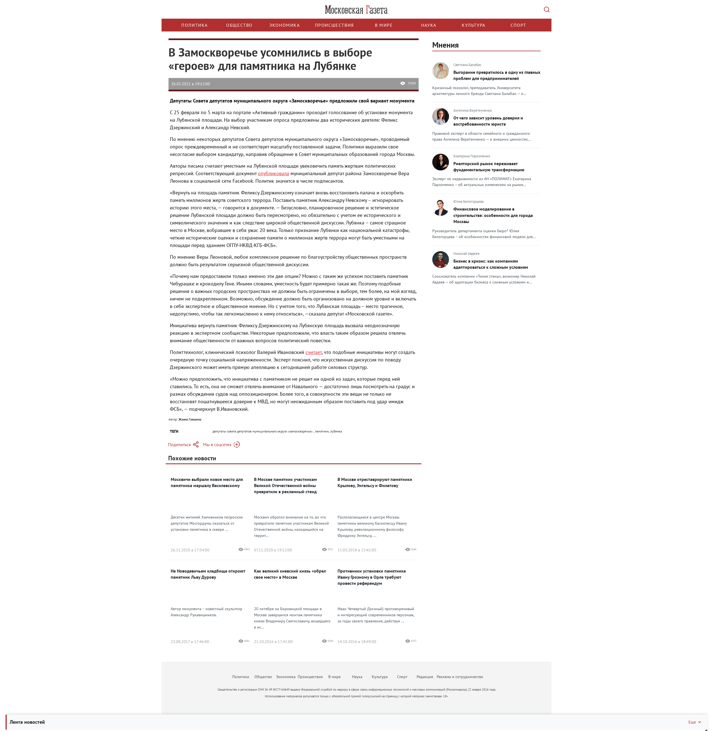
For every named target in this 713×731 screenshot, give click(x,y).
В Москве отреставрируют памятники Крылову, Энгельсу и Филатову (375, 482)
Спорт (518, 25)
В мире (384, 25)
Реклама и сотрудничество (460, 676)
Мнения (445, 45)
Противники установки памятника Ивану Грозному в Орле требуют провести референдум (372, 577)
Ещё (692, 722)
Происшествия (334, 25)
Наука (428, 25)
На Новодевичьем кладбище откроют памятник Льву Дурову (208, 574)
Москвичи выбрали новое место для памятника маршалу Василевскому (207, 482)
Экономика (284, 25)
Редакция (425, 676)
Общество (239, 25)
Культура (473, 25)
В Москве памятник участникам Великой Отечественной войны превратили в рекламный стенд (285, 485)
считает (314, 352)
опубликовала (273, 173)
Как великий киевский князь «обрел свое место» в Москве (290, 574)
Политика (194, 25)
